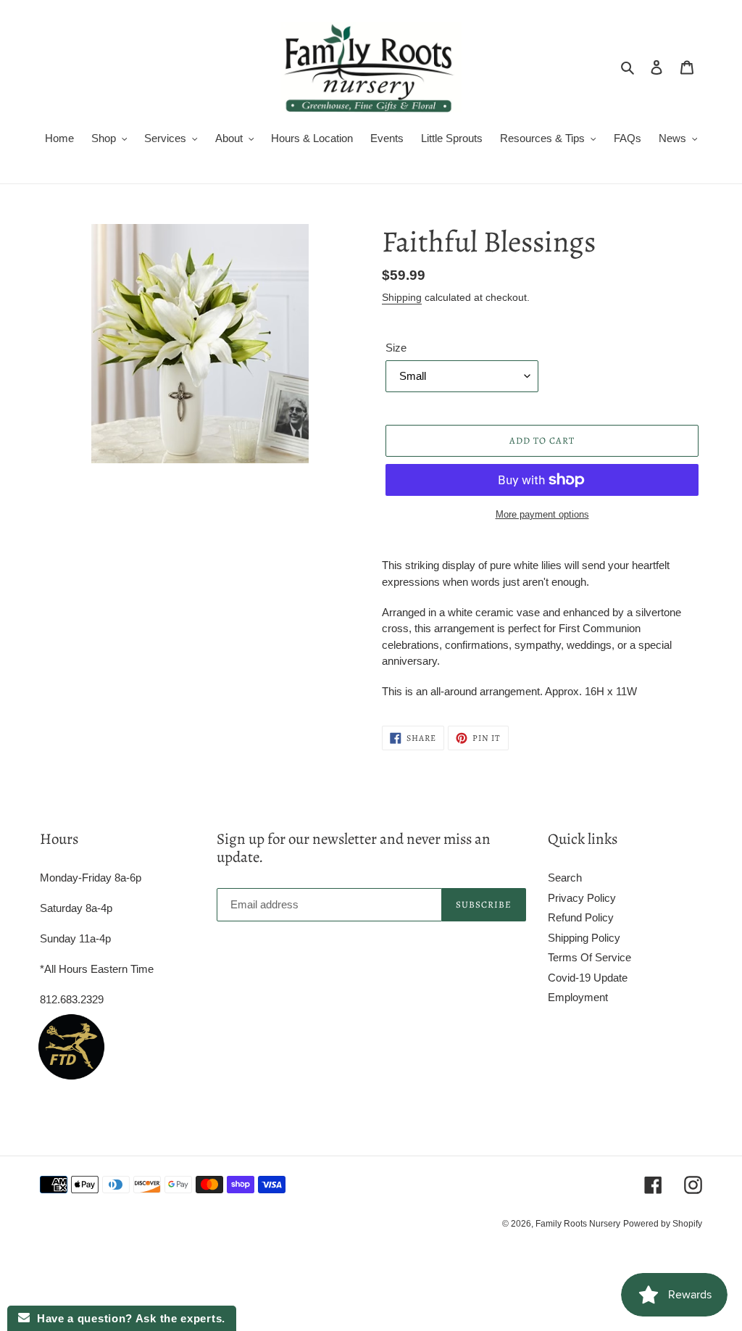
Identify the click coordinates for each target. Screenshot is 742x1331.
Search (565, 877)
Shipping (402, 297)
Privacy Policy (582, 898)
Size (396, 347)
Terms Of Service (589, 957)
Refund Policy (581, 917)
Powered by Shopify (662, 1224)
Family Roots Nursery (577, 1224)
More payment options (542, 514)
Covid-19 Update (588, 977)
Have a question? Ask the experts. (127, 1318)
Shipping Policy (584, 938)
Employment (578, 997)
